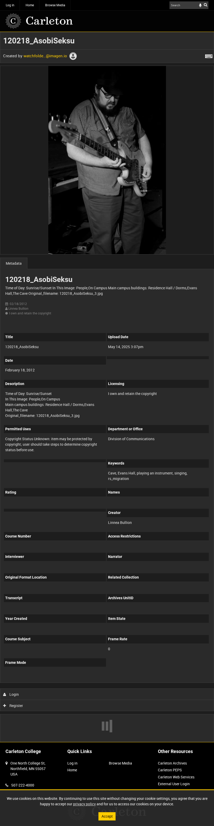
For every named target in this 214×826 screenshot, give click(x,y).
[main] (107, 387)
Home (30, 5)
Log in (10, 5)
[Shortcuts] (208, 55)
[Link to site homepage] (39, 21)
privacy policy (84, 803)
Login (14, 694)
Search (205, 5)
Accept (107, 816)
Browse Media (55, 5)
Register (16, 705)
